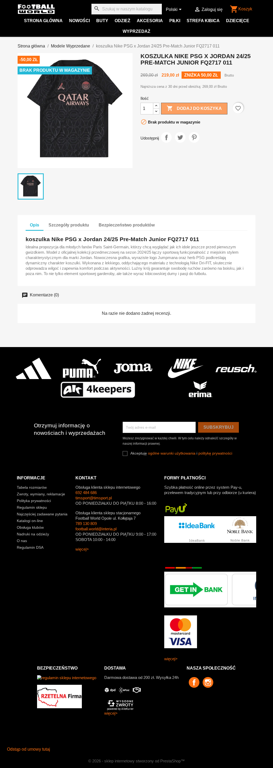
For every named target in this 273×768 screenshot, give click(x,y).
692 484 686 (86, 492)
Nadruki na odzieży (33, 534)
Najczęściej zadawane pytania (42, 514)
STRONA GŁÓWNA (43, 20)
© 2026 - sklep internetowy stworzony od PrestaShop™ (136, 761)
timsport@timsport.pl (93, 498)
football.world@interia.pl (96, 529)
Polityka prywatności (34, 501)
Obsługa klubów (30, 527)
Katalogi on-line (30, 521)
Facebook (194, 682)
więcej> (82, 549)
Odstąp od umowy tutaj (28, 749)
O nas (22, 541)
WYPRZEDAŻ (136, 31)
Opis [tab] (34, 225)
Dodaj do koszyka (194, 108)
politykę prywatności (215, 453)
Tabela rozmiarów (32, 487)
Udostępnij (166, 137)
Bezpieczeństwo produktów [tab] (127, 225)
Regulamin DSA (30, 547)
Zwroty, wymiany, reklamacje (41, 494)
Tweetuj (180, 137)
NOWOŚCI (79, 20)
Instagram (208, 682)
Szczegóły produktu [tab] (69, 225)
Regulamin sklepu (32, 507)
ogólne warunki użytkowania (171, 453)
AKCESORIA (150, 20)
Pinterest (194, 137)
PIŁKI (174, 20)
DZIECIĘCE (237, 20)
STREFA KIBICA (203, 20)
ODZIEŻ (122, 20)
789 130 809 (86, 523)
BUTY (102, 20)
